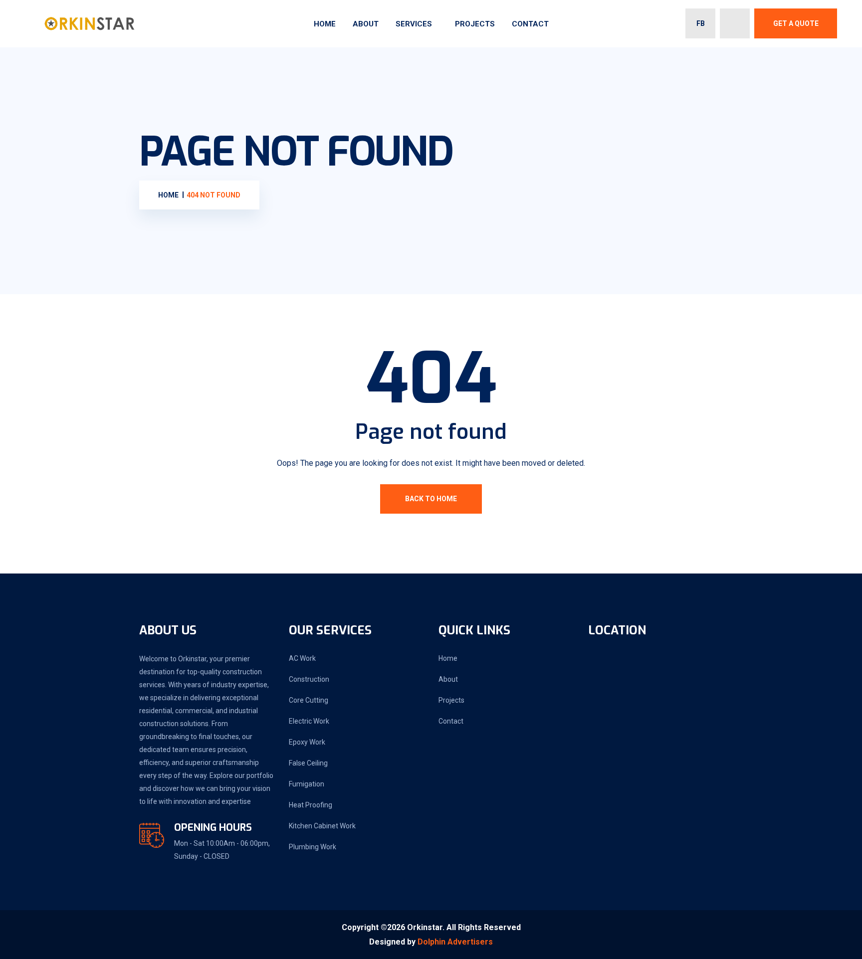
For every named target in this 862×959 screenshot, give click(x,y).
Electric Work (309, 721)
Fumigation (306, 784)
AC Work (302, 658)
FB (700, 23)
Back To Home (431, 499)
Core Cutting (308, 700)
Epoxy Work (307, 742)
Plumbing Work (312, 847)
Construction (309, 679)
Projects (475, 23)
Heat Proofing (310, 805)
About (366, 23)
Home (325, 23)
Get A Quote (796, 23)
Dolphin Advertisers (455, 942)
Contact (530, 23)
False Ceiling (308, 763)
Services (414, 23)
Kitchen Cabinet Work (322, 826)
